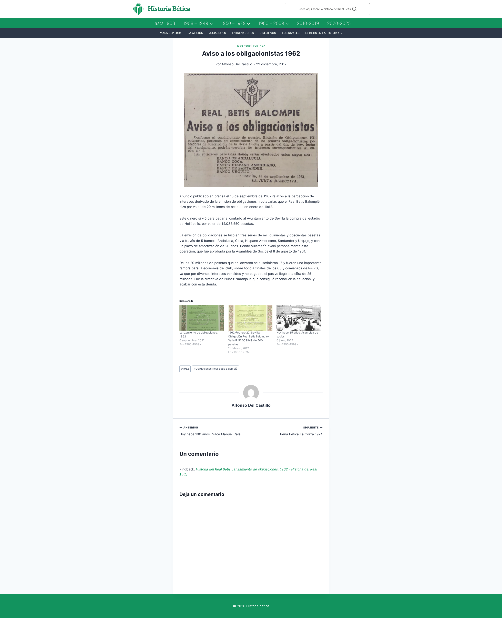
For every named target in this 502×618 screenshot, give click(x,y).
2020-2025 (339, 23)
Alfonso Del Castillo (237, 64)
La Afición (195, 33)
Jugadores (217, 33)
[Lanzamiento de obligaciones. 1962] (201, 318)
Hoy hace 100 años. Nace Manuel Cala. (210, 431)
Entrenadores (243, 33)
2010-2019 (308, 23)
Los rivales (290, 33)
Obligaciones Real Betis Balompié (215, 368)
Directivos (268, 33)
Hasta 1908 (163, 23)
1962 (185, 368)
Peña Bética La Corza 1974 (301, 431)
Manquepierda (171, 33)
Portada (259, 45)
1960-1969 (244, 45)
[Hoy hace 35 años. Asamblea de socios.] (298, 318)
